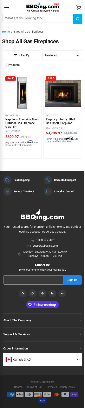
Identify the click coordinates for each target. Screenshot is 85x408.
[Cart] (78, 7)
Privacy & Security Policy (60, 386)
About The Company (17, 320)
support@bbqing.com (45, 245)
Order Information (15, 348)
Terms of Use (34, 386)
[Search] (77, 19)
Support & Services (16, 334)
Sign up (72, 280)
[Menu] (6, 7)
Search (18, 386)
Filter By (24, 55)
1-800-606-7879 (45, 239)
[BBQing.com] (42, 215)
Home (6, 31)
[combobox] (38, 18)
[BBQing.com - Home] (42, 7)
